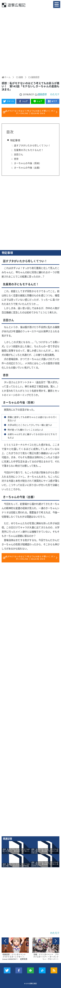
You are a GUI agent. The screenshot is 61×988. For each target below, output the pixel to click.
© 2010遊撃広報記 (30, 983)
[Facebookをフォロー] (18, 970)
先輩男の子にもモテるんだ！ (29, 150)
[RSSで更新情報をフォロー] (54, 970)
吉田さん (18, 154)
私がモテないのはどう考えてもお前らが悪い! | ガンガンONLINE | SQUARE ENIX (30, 112)
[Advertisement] (30, 41)
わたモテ (54, 94)
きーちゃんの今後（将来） (27, 163)
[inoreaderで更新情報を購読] (42, 970)
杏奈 (16, 159)
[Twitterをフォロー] (7, 970)
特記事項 (15, 140)
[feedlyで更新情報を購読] (30, 970)
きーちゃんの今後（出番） (27, 167)
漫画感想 (42, 94)
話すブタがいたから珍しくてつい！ (32, 145)
